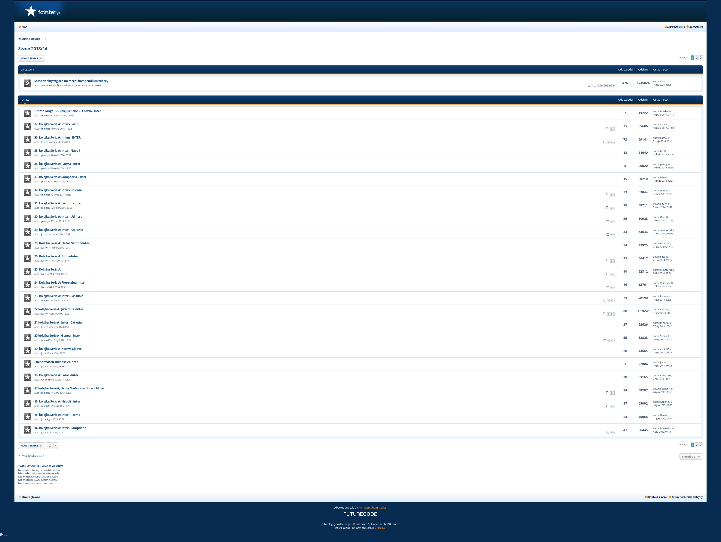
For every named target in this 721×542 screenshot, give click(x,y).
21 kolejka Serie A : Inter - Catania (58, 322)
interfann (665, 388)
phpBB (352, 524)
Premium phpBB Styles (373, 507)
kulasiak (664, 296)
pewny (45, 155)
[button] (701, 57)
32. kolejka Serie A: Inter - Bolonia (58, 190)
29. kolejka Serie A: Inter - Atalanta (58, 230)
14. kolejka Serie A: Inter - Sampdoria (60, 428)
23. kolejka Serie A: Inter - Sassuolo (58, 296)
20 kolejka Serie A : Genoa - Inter (57, 336)
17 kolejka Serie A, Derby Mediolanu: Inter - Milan (69, 388)
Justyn (44, 142)
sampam (665, 375)
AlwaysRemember (51, 85)
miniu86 (45, 115)
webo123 (665, 401)
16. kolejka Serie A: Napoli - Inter (57, 401)
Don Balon (665, 428)
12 (598, 86)
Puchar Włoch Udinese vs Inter (56, 362)
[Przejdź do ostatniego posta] (664, 81)
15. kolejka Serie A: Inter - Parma (57, 415)
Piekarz (664, 309)
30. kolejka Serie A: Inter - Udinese (58, 217)
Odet (663, 217)
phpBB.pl (380, 527)
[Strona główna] (42, 11)
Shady (663, 124)
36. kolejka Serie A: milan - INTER (57, 137)
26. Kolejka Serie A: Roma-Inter (56, 256)
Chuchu (46, 379)
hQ (662, 151)
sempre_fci (666, 230)
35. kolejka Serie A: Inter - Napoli (57, 151)
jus (42, 353)
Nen (662, 177)
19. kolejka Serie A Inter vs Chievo (58, 349)
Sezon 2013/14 (32, 48)
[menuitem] (22, 27)
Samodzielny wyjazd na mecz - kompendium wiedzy (71, 81)
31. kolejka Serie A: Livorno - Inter (58, 203)
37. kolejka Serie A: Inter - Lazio (56, 124)
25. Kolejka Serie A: (47, 269)
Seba (662, 256)
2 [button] (697, 57)
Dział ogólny (94, 85)
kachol (663, 137)
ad (661, 81)
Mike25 (664, 190)
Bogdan (664, 111)
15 (610, 86)
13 (602, 86)
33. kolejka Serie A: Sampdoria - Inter (60, 177)
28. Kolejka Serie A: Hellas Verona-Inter (61, 243)
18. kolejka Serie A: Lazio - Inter (56, 375)
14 (606, 86)
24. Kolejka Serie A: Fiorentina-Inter (59, 282)
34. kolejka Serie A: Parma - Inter (57, 164)
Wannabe (665, 283)
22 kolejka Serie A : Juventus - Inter (58, 309)
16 (614, 86)
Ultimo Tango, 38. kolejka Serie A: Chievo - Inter (67, 111)
